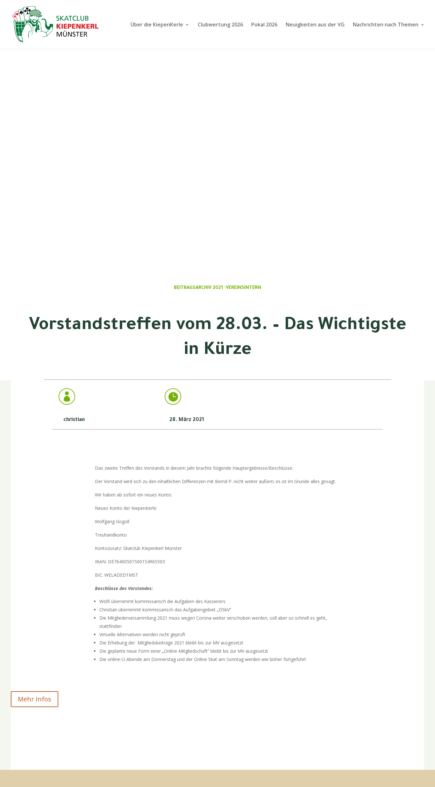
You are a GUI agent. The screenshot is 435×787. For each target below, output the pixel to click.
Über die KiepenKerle (157, 25)
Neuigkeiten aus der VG (315, 25)
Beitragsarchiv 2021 (198, 288)
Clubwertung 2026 (220, 25)
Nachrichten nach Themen (385, 25)
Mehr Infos (34, 699)
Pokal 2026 (264, 25)
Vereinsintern (243, 288)
